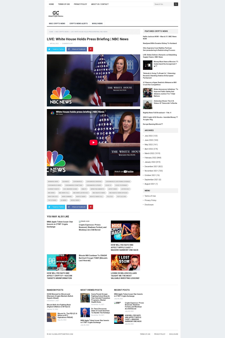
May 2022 (149, 144)
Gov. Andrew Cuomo (70, 189)
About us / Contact (100, 4)
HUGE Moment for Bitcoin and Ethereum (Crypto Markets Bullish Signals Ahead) (60, 296)
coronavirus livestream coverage (118, 181)
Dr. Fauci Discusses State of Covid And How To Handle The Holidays (100, 311)
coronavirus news (54, 185)
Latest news (112, 189)
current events (53, 189)
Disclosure (149, 205)
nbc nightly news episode (118, 193)
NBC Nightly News (99, 193)
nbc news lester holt (80, 193)
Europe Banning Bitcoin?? (153, 124)
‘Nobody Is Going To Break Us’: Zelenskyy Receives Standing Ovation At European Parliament (159, 75)
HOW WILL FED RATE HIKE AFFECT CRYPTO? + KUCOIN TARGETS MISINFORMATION (59, 275)
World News (97, 23)
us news (63, 200)
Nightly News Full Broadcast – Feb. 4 (157, 113)
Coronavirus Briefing (93, 181)
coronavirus (77, 181)
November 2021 (151, 171)
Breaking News (53, 181)
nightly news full (96, 196)
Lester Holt (125, 189)
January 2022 (150, 162)
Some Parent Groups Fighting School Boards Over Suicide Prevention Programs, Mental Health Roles (100, 298)
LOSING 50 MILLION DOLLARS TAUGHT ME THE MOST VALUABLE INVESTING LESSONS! (125, 275)
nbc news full (64, 193)
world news (75, 200)
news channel (67, 196)
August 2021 (150, 184)
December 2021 (151, 166)
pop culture (121, 196)
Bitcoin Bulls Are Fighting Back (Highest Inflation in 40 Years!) (59, 306)
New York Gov (53, 196)
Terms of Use (64, 4)
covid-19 (108, 185)
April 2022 (149, 149)
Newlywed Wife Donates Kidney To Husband (160, 43)
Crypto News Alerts (78, 23)
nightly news (81, 196)
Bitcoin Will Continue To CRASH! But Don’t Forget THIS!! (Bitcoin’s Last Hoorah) (93, 258)
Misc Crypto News (57, 23)
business (66, 181)
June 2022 (149, 140)
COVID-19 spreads (121, 185)
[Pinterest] (90, 49)
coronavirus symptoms (73, 185)
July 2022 (149, 136)
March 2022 (149, 153)
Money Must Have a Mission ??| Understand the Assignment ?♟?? (166, 64)
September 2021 (151, 179)
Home (51, 4)
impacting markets (97, 189)
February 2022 (150, 158)
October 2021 (150, 175)
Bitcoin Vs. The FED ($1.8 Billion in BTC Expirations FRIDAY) (67, 315)
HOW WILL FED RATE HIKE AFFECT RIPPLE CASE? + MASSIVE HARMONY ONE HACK (124, 247)
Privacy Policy (80, 4)
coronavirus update (94, 185)
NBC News (51, 193)
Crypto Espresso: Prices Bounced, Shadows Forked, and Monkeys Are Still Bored (92, 227)
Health (84, 189)
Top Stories (52, 200)
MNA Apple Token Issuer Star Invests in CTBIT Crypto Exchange (60, 224)
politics (110, 196)
